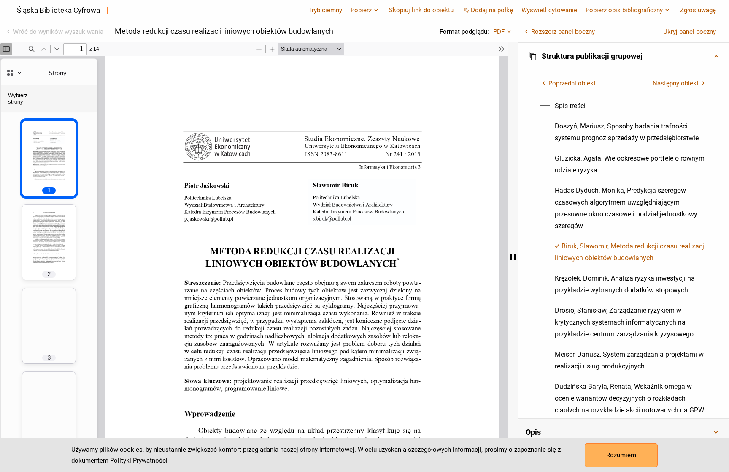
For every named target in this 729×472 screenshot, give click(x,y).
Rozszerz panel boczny (563, 31)
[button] (623, 56)
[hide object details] (513, 257)
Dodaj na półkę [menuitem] (492, 10)
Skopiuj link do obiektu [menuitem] (421, 10)
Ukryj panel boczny (689, 31)
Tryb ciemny (325, 10)
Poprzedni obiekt (572, 83)
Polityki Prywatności (138, 460)
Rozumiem (621, 455)
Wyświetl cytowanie (549, 10)
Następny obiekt (676, 83)
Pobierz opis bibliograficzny (624, 10)
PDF (499, 31)
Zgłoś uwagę (698, 10)
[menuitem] (570, 106)
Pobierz (361, 10)
